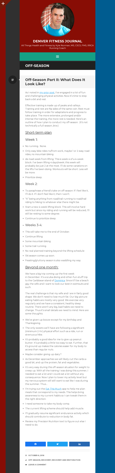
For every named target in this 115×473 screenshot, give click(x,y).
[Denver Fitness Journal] (57, 19)
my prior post (47, 92)
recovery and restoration (66, 460)
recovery (46, 460)
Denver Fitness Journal (57, 41)
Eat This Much (54, 389)
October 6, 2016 (36, 455)
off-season (34, 460)
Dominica (60, 280)
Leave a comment (37, 465)
